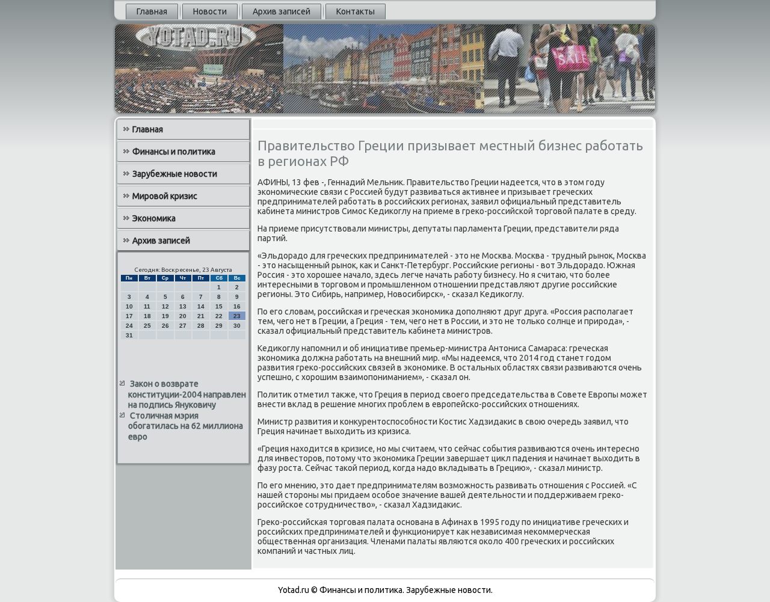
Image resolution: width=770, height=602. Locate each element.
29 (219, 325)
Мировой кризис (164, 196)
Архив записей (281, 11)
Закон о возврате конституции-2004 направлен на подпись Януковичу (187, 394)
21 (201, 316)
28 (201, 325)
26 (165, 325)
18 (147, 316)
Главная (152, 11)
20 (182, 316)
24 (129, 325)
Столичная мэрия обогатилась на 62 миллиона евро (185, 426)
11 (147, 306)
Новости (210, 11)
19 (165, 316)
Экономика (154, 218)
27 (182, 325)
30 (237, 325)
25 (147, 325)
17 (129, 316)
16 (237, 306)
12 (165, 306)
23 (237, 316)
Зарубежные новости (174, 174)
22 (219, 316)
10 (129, 306)
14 (201, 306)
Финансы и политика (173, 151)
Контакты (355, 11)
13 (182, 306)
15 (219, 306)
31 (129, 335)
